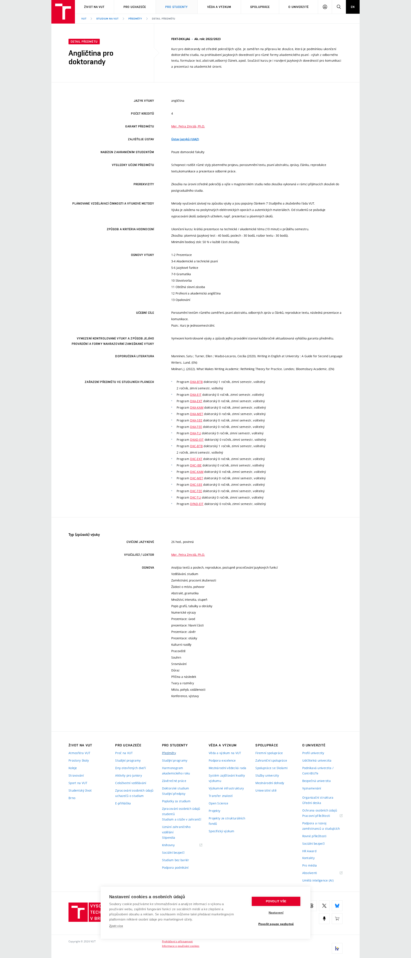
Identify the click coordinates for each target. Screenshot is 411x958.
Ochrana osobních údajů (319, 810)
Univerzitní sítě (265, 790)
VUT (83, 18)
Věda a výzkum (219, 7)
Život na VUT (94, 7)
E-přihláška (123, 803)
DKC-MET (196, 478)
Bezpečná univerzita (316, 781)
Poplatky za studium (176, 801)
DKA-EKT (196, 401)
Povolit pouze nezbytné (276, 924)
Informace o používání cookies (181, 946)
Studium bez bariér (175, 860)
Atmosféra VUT (79, 753)
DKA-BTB (196, 382)
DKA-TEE (196, 427)
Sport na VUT (77, 783)
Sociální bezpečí (173, 852)
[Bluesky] (337, 905)
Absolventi (315, 873)
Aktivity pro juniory (128, 775)
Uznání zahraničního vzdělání (176, 829)
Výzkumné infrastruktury (226, 788)
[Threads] (311, 905)
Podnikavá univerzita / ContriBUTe (318, 770)
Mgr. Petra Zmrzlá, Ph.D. (188, 126)
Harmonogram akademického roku (176, 770)
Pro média (309, 865)
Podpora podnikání (175, 867)
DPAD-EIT (196, 504)
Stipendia (168, 837)
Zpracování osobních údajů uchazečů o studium (134, 793)
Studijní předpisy (174, 794)
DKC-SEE (196, 485)
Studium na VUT (107, 18)
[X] (324, 905)
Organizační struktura (318, 797)
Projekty (214, 811)
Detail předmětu (163, 18)
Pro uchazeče (135, 7)
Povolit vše (276, 901)
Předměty (135, 18)
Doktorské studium (175, 788)
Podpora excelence (222, 760)
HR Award (309, 851)
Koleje (72, 768)
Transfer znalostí (221, 796)
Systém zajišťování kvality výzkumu (227, 778)
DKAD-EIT (197, 440)
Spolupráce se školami (271, 768)
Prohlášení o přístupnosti (177, 941)
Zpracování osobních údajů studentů (181, 811)
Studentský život (80, 790)
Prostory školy (78, 760)
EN (353, 7)
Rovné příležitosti (314, 836)
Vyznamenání (311, 788)
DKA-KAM (196, 407)
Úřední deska (311, 803)
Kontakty (308, 858)
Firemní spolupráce (269, 753)
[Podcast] (324, 918)
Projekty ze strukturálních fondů (227, 821)
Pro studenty (176, 7)
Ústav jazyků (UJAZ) (185, 139)
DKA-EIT (195, 395)
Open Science (218, 803)
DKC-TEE (196, 491)
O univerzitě (298, 7)
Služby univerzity (267, 775)
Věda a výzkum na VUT (225, 753)
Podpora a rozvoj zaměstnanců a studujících (321, 826)
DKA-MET (196, 414)
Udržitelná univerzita (317, 760)
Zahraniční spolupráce (271, 760)
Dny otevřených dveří (130, 768)
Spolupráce (260, 7)
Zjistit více (116, 926)
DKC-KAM (196, 472)
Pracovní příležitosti (321, 815)
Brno (71, 798)
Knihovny (174, 845)
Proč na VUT (124, 753)
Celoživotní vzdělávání (130, 783)
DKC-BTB (196, 446)
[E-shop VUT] (337, 918)
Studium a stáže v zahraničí (181, 819)
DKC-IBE (196, 465)
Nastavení (276, 912)
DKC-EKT (196, 459)
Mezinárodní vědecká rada (227, 768)
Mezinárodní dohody (269, 783)
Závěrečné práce (174, 781)
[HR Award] (337, 948)
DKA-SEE (196, 420)
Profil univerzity (313, 753)
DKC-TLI (195, 497)
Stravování (76, 775)
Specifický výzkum (221, 831)
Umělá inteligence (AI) (318, 880)
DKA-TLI (195, 433)
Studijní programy (128, 760)
